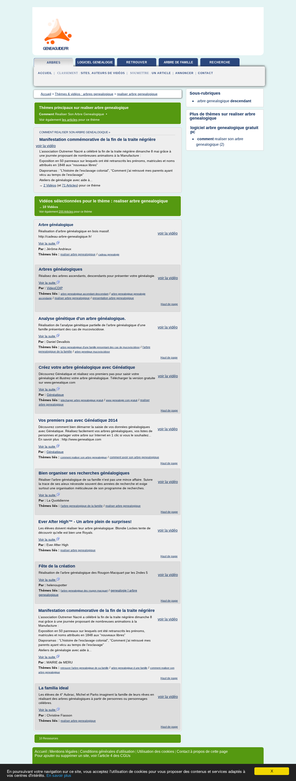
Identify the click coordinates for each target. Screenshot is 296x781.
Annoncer (184, 73)
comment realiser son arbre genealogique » (74, 132)
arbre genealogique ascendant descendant (84, 293)
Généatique (55, 395)
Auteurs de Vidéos (108, 73)
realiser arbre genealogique (78, 254)
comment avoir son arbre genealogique (134, 457)
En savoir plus (58, 775)
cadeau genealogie (108, 254)
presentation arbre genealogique (113, 298)
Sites (85, 73)
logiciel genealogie (95, 62)
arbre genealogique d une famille (129, 667)
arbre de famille (178, 62)
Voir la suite (47, 243)
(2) (219, 141)
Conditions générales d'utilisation (107, 751)
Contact (205, 73)
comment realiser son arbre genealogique (83, 457)
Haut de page (169, 304)
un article (161, 73)
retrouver (136, 62)
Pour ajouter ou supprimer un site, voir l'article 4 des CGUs (82, 756)
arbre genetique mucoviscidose (92, 351)
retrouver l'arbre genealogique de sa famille (84, 667)
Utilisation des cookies (155, 751)
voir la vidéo (46, 146)
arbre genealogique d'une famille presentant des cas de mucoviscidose (100, 347)
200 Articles (66, 211)
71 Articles (69, 185)
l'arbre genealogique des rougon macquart (84, 590)
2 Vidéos (49, 185)
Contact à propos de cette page (202, 751)
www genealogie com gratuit (121, 400)
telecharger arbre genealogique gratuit (82, 400)
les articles (69, 119)
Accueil (45, 73)
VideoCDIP (55, 288)
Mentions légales (63, 751)
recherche (220, 62)
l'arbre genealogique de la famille (82, 506)
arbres (54, 62)
